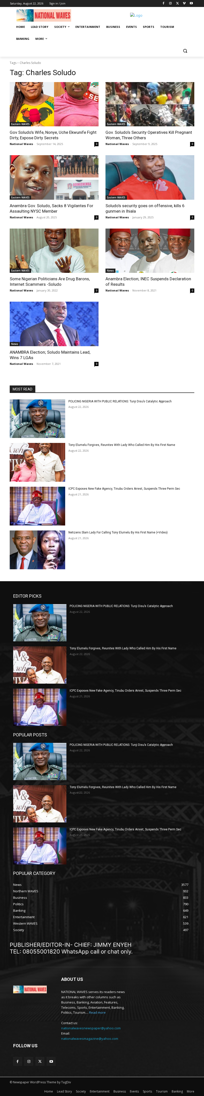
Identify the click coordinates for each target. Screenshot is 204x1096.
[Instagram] (170, 3)
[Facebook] (163, 3)
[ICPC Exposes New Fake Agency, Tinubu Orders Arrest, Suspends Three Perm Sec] (37, 506)
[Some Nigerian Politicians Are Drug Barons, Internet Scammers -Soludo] (54, 251)
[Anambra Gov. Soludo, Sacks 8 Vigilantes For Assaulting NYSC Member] (54, 177)
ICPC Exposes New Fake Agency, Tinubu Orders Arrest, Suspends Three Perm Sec (124, 488)
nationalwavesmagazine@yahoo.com (89, 1038)
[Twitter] (177, 3)
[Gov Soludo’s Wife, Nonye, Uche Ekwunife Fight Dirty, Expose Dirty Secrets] (54, 104)
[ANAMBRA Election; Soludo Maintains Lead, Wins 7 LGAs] (54, 324)
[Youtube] (191, 3)
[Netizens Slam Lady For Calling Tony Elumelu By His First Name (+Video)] (37, 549)
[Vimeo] (184, 3)
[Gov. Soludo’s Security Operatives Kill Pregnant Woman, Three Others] (149, 104)
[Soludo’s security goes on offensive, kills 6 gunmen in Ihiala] (149, 177)
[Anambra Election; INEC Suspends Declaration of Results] (149, 251)
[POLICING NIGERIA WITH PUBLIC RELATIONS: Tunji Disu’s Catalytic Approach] (37, 418)
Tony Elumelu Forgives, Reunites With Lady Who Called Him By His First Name (121, 445)
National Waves (21, 144)
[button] (185, 51)
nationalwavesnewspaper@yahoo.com (91, 1028)
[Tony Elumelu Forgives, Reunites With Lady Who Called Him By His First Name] (37, 462)
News (110, 270)
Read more (97, 1012)
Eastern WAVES (20, 124)
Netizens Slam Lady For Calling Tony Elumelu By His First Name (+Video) (118, 532)
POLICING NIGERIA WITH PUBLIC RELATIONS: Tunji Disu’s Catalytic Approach (120, 401)
